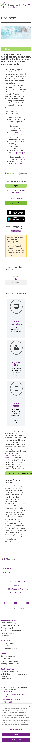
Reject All (16, 734)
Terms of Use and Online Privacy (13, 695)
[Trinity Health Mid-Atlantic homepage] (11, 8)
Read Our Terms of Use (9, 726)
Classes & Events (7, 643)
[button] (29, 5)
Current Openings (8, 656)
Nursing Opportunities (10, 664)
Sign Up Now (16, 203)
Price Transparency (8, 623)
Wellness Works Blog (9, 648)
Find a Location (7, 572)
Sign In (16, 186)
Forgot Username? (12, 190)
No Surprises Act (7, 633)
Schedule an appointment (14, 134)
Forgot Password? (19, 191)
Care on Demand (19, 164)
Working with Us (7, 658)
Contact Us (7, 692)
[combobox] (16, 608)
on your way (18, 153)
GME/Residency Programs (18, 589)
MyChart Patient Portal (10, 625)
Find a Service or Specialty (11, 576)
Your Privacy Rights (11, 699)
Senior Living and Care (9, 671)
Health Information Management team (15, 455)
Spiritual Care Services (9, 646)
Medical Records (7, 628)
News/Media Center (17, 593)
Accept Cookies (16, 739)
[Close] (30, 706)
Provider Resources (17, 585)
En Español (5, 636)
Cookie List (7, 702)
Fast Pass (22, 159)
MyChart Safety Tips (15, 254)
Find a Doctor (6, 568)
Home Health (6, 679)
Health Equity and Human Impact (13, 630)
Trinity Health (10, 486)
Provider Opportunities (10, 661)
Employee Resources (18, 581)
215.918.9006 (16, 231)
